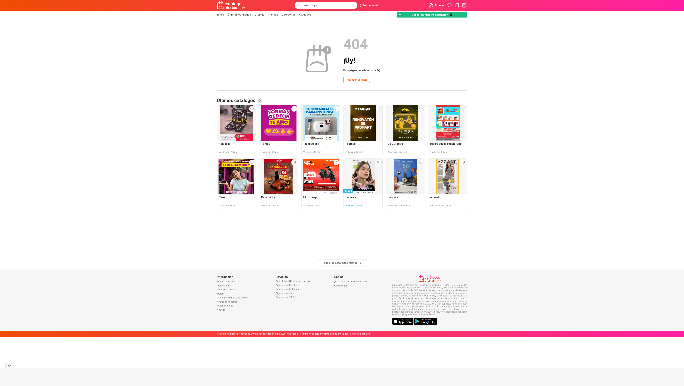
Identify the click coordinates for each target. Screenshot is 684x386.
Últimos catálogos (239, 14)
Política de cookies (360, 333)
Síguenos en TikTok (286, 297)
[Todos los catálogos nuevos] (260, 100)
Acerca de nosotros (227, 301)
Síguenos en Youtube (287, 293)
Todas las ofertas (226, 289)
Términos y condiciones (312, 333)
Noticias (221, 309)
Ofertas (259, 14)
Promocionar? (224, 285)
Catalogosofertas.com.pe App (232, 297)
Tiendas (273, 14)
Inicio (220, 14)
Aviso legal (292, 333)
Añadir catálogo (225, 305)
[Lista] (464, 5)
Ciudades (305, 14)
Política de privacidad (337, 333)
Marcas (221, 293)
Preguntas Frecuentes (228, 281)
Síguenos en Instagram (288, 289)
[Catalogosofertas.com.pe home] (231, 5)
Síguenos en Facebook (288, 285)
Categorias (289, 14)
